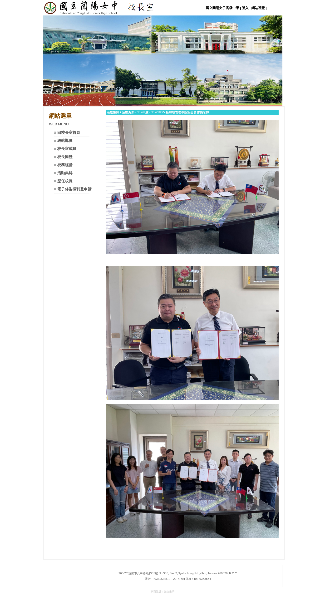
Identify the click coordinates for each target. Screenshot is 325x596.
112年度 (142, 112)
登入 (245, 8)
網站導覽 (258, 8)
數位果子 (169, 591)
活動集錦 (113, 112)
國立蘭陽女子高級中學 (222, 8)
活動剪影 (128, 112)
